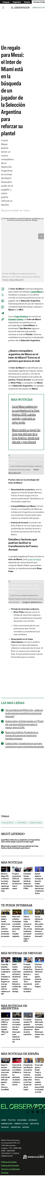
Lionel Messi (36, 292)
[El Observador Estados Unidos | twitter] (25, 1108)
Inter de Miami (7, 822)
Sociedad (32, 1120)
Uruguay (6, 2)
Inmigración (6, 1124)
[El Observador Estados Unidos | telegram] (37, 1112)
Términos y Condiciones (10, 1169)
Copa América (21, 316)
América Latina (21, 1124)
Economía (22, 1120)
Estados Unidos (15, 319)
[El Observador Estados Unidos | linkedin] (27, 1112)
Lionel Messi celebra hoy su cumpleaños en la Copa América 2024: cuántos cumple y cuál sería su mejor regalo (20, 841)
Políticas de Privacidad (10, 1165)
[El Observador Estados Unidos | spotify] (32, 1112)
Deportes (34, 1124)
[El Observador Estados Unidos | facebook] (29, 1108)
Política (12, 1120)
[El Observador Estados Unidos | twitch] (42, 1112)
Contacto (4, 1173)
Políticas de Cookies (9, 1162)
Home (3, 1120)
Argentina (17, 2)
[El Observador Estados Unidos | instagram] (33, 1108)
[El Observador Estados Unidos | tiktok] (42, 1108)
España (25, 1127)
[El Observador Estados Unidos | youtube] (38, 1108)
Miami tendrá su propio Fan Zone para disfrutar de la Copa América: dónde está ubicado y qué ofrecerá (19, 847)
